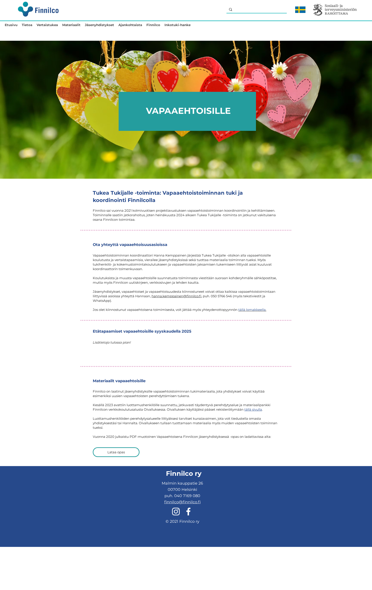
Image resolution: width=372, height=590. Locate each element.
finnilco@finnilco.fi (182, 502)
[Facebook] (188, 511)
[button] (27, 24)
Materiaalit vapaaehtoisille (119, 381)
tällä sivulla (253, 409)
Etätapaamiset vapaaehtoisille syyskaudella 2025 (142, 331)
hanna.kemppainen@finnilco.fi (176, 296)
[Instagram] (176, 511)
